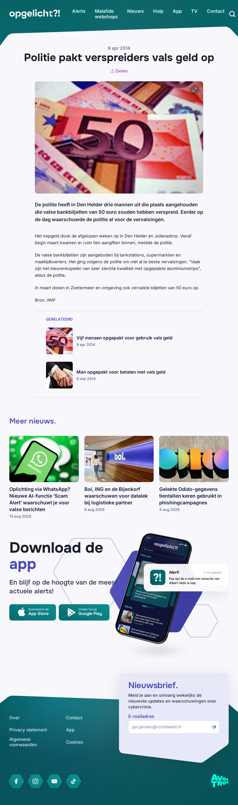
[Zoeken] (232, 13)
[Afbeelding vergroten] (194, 89)
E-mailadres (141, 716)
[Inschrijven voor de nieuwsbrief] (214, 727)
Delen (122, 71)
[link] (34, 14)
